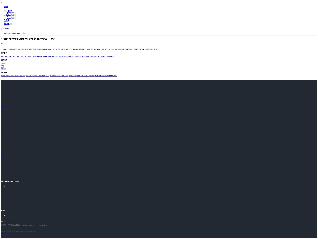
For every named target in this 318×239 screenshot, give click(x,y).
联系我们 (8, 24)
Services (6, 21)
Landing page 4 (11, 16)
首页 (6, 7)
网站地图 (3, 233)
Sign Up (7, 28)
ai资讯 (7, 15)
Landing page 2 (11, 14)
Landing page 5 (11, 18)
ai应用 (24, 33)
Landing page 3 (11, 15)
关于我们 (8, 11)
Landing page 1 (11, 12)
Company (6, 22)
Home (5, 11)
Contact (6, 25)
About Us (6, 19)
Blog (5, 24)
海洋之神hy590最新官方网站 (12, 33)
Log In (2, 28)
